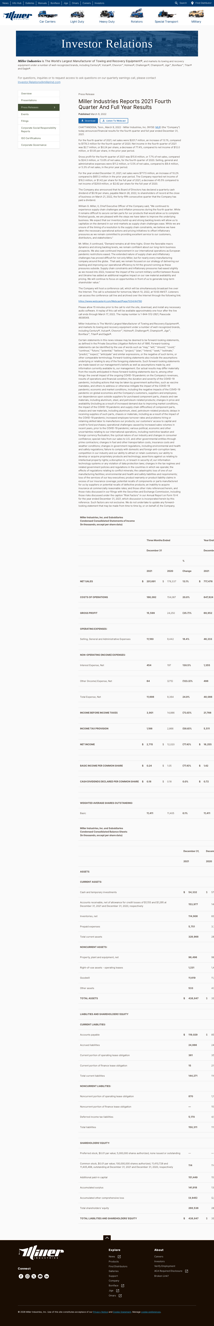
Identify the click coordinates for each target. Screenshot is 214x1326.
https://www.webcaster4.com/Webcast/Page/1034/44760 (110, 301)
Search (181, 3)
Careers (87, 3)
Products (114, 1261)
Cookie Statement (122, 1312)
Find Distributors (118, 1266)
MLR (157, 127)
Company (114, 1280)
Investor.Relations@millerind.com (39, 82)
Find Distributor (201, 3)
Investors (99, 3)
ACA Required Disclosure (171, 1271)
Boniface (55, 3)
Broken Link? (161, 1275)
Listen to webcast (114, 120)
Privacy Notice (100, 1312)
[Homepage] (17, 16)
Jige (66, 3)
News (5, 3)
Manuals (42, 3)
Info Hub (16, 3)
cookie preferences (151, 1312)
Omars (75, 3)
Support (113, 1275)
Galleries (29, 3)
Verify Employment (164, 1266)
